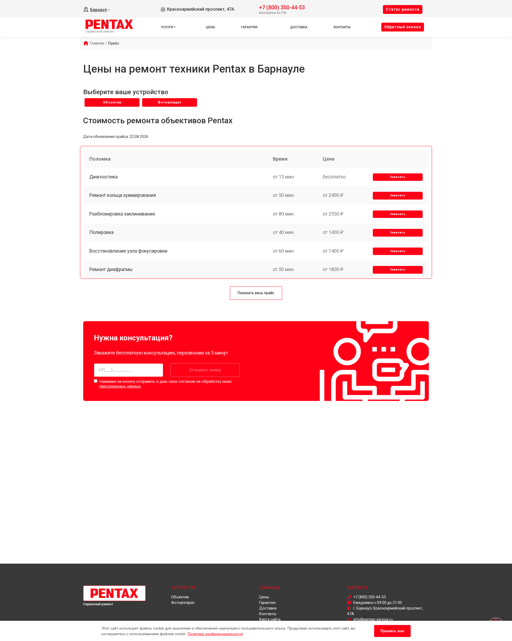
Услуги (167, 27)
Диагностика (103, 177)
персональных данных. (120, 386)
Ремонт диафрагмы (111, 269)
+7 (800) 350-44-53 (282, 7)
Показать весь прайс (256, 293)
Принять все (392, 631)
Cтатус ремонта (402, 9)
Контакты (342, 27)
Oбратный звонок (402, 27)
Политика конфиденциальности (215, 634)
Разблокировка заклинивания (122, 214)
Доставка (298, 27)
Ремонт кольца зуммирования (122, 195)
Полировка (101, 232)
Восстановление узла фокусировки (128, 251)
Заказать (398, 177)
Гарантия (249, 27)
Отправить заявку (205, 370)
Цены (210, 27)
